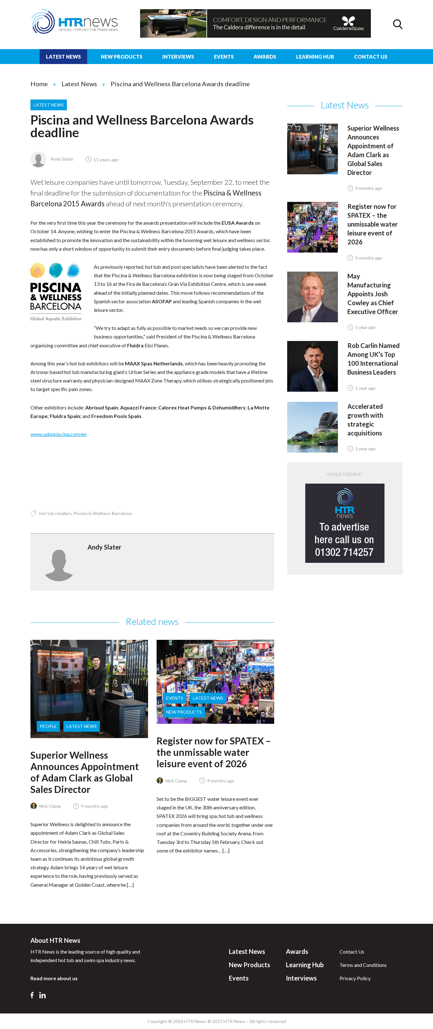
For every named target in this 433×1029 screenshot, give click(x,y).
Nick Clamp (49, 806)
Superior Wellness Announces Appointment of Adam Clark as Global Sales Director (84, 772)
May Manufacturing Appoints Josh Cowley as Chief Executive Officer (372, 293)
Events (224, 57)
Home (39, 83)
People (48, 726)
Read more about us (54, 978)
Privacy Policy (355, 978)
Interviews (178, 57)
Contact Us (370, 57)
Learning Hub (315, 57)
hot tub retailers (55, 513)
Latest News (63, 57)
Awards (265, 57)
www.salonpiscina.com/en (58, 434)
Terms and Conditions (363, 965)
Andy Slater (61, 159)
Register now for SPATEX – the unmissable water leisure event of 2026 (214, 752)
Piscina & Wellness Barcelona (103, 513)
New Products (121, 57)
